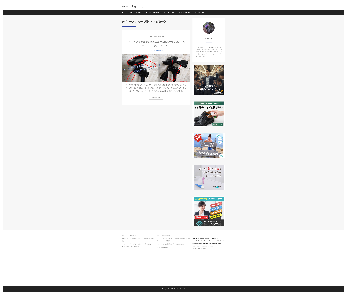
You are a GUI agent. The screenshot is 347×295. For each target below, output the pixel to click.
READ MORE (156, 97)
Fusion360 (159, 50)
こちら (164, 247)
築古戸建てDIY (199, 12)
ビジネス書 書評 (185, 12)
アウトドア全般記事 (153, 12)
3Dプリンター (169, 12)
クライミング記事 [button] (134, 12)
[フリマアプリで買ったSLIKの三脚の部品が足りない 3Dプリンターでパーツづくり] (156, 68)
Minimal (170, 289)
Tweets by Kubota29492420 (199, 248)
